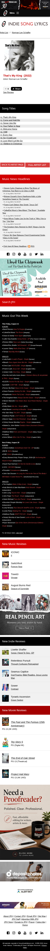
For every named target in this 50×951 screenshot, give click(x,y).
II (11, 555)
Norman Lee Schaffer (21, 32)
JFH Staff (16, 919)
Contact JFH (19, 916)
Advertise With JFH (29, 919)
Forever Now (16, 566)
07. (6, 135)
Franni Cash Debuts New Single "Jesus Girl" (21, 205)
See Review (8, 92)
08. (8, 138)
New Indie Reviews (13, 641)
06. (3, 132)
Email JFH (31, 916)
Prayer (32, 922)
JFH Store (8, 922)
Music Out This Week (15, 316)
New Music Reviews (14, 544)
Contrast (14, 689)
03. (8, 123)
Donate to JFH (21, 922)
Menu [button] (12, 13)
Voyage (14, 577)
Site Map (42, 916)
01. (8, 117)
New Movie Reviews (14, 710)
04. (10, 126)
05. (8, 129)
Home (25, 925)
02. (10, 120)
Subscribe (40, 922)
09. (11, 141)
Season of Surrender (20, 589)
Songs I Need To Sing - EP (22, 653)
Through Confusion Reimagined (24, 664)
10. (11, 144)
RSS (32, 246)
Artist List (4, 32)
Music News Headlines (16, 179)
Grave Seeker (17, 700)
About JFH (8, 916)
